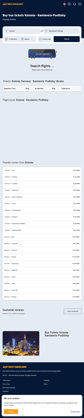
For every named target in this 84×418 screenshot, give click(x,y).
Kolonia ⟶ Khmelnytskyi (13, 210)
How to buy (6, 384)
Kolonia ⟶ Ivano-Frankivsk (13, 197)
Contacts (5, 391)
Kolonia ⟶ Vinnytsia (11, 243)
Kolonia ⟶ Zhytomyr (11, 190)
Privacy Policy (75, 411)
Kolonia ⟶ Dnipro (10, 257)
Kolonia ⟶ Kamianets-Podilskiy (15, 223)
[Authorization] (69, 4)
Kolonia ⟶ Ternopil (10, 250)
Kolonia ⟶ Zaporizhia (11, 263)
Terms (45, 384)
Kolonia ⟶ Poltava (10, 297)
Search (66, 39)
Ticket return (6, 380)
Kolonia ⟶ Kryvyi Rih (11, 290)
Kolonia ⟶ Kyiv (9, 237)
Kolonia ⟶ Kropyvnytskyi (13, 230)
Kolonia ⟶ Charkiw (11, 183)
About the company (9, 387)
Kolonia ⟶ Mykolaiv (10, 270)
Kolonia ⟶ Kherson (11, 217)
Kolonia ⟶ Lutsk (9, 283)
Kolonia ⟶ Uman (10, 277)
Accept (11, 411)
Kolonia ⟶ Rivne (10, 203)
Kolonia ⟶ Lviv (10, 170)
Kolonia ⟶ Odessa (11, 177)
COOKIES (46, 380)
